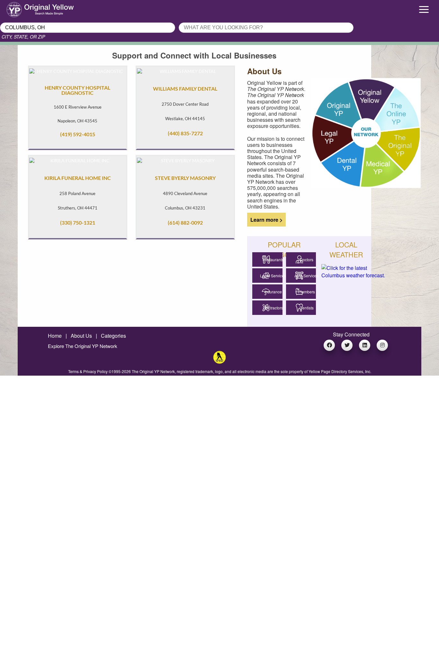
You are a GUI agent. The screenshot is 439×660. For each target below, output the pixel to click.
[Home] (55, 8)
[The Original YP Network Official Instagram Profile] (382, 345)
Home (55, 335)
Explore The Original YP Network (82, 346)
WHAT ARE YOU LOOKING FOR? (216, 20)
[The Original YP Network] (219, 361)
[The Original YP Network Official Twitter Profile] (347, 345)
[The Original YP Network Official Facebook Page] (329, 345)
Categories (113, 335)
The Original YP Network (153, 371)
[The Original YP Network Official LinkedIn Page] (364, 345)
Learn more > (265, 219)
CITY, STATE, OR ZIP (23, 36)
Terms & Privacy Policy (88, 371)
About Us (81, 335)
